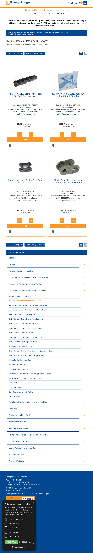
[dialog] (19, 525)
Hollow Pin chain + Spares (18, 369)
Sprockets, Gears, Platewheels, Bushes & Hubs (28, 277)
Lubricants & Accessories (19, 441)
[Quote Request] (68, 3)
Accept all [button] (11, 542)
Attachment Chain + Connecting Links (22, 314)
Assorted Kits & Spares (18, 428)
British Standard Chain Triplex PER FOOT (24, 342)
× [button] (34, 502)
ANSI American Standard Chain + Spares (57, 32)
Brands (50, 14)
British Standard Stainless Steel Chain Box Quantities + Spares (31, 351)
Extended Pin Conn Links (18, 364)
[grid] (81, 53)
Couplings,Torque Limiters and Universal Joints (29, 402)
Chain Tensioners (15, 396)
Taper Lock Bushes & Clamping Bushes (25, 284)
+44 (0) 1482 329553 (60, 10)
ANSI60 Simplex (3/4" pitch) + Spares (21, 34)
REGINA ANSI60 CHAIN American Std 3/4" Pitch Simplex (25, 95)
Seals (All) (13, 408)
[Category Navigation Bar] (85, 3)
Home (33, 14)
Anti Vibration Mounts (18, 454)
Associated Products (17, 421)
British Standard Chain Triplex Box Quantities (25, 337)
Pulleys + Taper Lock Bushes (21, 271)
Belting (12, 264)
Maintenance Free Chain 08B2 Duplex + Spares (26, 378)
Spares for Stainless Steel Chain (20, 360)
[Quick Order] (65, 3)
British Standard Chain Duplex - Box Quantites (26, 328)
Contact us (60, 14)
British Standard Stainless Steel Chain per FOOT (26, 355)
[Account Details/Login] (72, 3)
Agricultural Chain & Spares (19, 296)
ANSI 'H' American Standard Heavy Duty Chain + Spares (29, 305)
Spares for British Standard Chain (21, 346)
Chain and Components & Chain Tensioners (28, 32)
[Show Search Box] (76, 3)
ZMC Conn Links (15, 387)
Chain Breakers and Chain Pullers (21, 392)
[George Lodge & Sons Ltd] (18, 3)
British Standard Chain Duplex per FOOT (23, 333)
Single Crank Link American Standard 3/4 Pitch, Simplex (68, 181)
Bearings (12, 258)
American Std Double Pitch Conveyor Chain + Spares (28, 310)
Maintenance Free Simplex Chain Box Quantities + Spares (30, 374)
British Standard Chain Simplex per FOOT (24, 323)
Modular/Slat (13, 383)
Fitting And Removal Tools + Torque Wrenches (28, 435)
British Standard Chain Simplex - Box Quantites (26, 319)
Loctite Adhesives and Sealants (22, 448)
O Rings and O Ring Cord (19, 415)
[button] (19, 547)
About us (42, 14)
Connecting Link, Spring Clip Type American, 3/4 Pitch (25, 181)
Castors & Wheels (16, 461)
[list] (85, 53)
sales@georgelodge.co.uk (25, 114)
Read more (21, 515)
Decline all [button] (26, 542)
